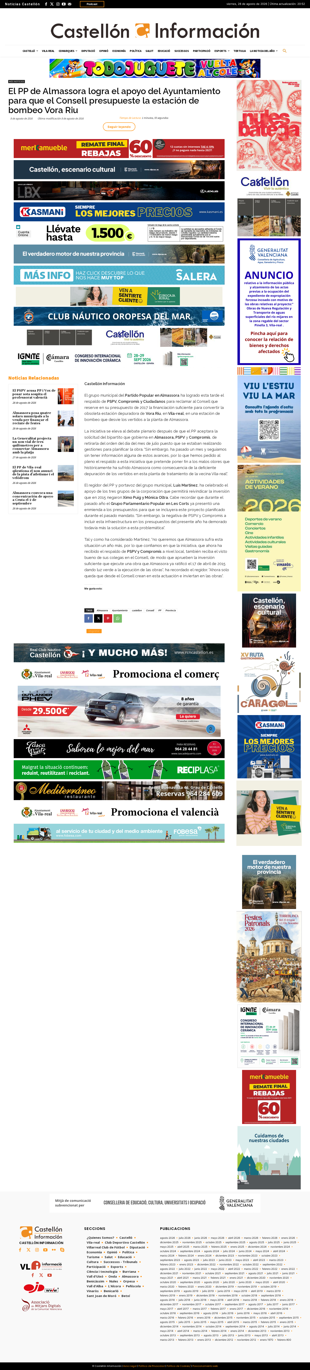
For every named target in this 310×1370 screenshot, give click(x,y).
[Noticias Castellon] (155, 30)
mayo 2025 (166, 1247)
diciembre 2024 (257, 1247)
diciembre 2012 (224, 1340)
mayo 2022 (217, 1269)
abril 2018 (233, 1300)
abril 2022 (234, 1269)
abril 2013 (278, 1335)
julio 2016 (227, 1313)
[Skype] (62, 1250)
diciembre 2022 (206, 1264)
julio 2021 (272, 1273)
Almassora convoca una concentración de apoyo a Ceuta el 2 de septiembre (32, 498)
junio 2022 (200, 1269)
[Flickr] (54, 1250)
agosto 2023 (191, 1260)
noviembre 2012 (246, 1340)
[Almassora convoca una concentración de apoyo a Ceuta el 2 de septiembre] (66, 499)
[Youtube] (64, 4)
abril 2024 (279, 1251)
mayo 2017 (166, 1309)
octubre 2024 (168, 1251)
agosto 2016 (210, 1313)
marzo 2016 (167, 1317)
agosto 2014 (256, 1326)
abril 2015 (233, 1322)
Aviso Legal (130, 1366)
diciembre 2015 (223, 1317)
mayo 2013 (261, 1335)
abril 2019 (257, 1291)
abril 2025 (183, 1247)
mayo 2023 (242, 1260)
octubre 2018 (249, 1295)
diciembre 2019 (225, 1286)
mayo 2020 (262, 1282)
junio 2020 (245, 1282)
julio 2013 (228, 1335)
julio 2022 (184, 1269)
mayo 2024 (262, 1251)
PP (159, 610)
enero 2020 (205, 1286)
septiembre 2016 (189, 1313)
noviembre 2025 (192, 1242)
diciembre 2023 (225, 1255)
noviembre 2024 (280, 1247)
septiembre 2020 (190, 1282)
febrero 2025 (218, 1247)
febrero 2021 (218, 1278)
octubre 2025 (213, 1242)
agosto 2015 (167, 1322)
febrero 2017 (218, 1309)
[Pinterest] (108, 618)
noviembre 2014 (192, 1326)
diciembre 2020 (256, 1278)
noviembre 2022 (229, 1264)
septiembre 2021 (234, 1273)
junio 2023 (225, 1260)
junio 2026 (200, 1238)
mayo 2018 (216, 1300)
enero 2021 (236, 1278)
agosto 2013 (211, 1335)
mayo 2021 (166, 1278)
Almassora (102, 610)
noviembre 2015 (245, 1317)
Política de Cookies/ (179, 1366)
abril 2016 (276, 1313)
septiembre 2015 (289, 1317)
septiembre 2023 (170, 1260)
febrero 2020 (186, 1286)
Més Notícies (16, 81)
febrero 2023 (167, 1264)
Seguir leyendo (119, 126)
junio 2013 (244, 1335)
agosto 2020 (211, 1282)
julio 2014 (274, 1326)
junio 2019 (224, 1291)
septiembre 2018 (271, 1295)
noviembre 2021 (191, 1273)
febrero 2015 (268, 1322)
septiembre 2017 (234, 1304)
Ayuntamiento (120, 610)
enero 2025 (237, 1247)
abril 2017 (183, 1309)
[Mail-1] (69, 4)
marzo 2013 (167, 1340)
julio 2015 (184, 1322)
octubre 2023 (269, 1255)
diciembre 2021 (169, 1273)
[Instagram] (58, 4)
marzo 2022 (251, 1269)
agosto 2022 (167, 1269)
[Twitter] (52, 4)
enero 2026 (288, 1238)
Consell (150, 610)
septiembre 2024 (190, 1251)
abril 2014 (183, 1331)
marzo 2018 (250, 1300)
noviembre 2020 (279, 1278)
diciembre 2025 (169, 1242)
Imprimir (94, 631)
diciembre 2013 (257, 1331)
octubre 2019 (268, 1286)
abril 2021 (183, 1278)
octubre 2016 (168, 1313)
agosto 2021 (255, 1273)
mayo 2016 (260, 1313)
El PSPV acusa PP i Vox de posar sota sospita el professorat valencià (33, 394)
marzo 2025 (200, 1247)
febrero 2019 (167, 1295)
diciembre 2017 (169, 1304)
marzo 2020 (167, 1286)
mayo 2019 (240, 1291)
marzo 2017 (200, 1309)
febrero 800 (284, 1340)
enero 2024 (205, 1255)
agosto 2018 (167, 1300)
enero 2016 (203, 1317)
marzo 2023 (276, 1260)
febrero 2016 (185, 1317)
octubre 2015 (267, 1317)
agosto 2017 (255, 1304)
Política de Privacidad (152, 1366)
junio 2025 (290, 1242)
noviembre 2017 (191, 1304)
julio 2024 (229, 1251)
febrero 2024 (186, 1255)
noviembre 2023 (247, 1255)
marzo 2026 (251, 1238)
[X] (98, 618)
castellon (137, 610)
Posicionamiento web (205, 1366)
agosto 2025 (256, 1242)
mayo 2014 (166, 1331)
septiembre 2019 (170, 1291)
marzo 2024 (167, 1255)
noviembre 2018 (227, 1295)
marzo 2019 (273, 1291)
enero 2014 (237, 1331)
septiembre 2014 (235, 1326)
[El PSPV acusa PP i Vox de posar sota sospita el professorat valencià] (66, 396)
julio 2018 (184, 1300)
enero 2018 (286, 1300)
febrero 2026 (269, 1238)
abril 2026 (234, 1238)
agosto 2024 (211, 1251)
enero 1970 (266, 1340)
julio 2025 (274, 1242)
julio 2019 (208, 1291)
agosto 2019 (191, 1291)
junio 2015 (200, 1322)
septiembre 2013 (190, 1335)
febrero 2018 (268, 1300)
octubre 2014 (213, 1326)
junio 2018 (200, 1300)
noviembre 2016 (278, 1309)
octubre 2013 (168, 1335)
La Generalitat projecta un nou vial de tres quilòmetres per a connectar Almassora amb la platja (31, 445)
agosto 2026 (167, 1238)
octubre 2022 (251, 1264)
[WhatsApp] (117, 618)
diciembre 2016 (256, 1309)
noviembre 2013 (280, 1331)
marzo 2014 (200, 1331)
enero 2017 (236, 1309)
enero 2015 (286, 1322)
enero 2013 (204, 1340)
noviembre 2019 (247, 1286)
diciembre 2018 (205, 1295)
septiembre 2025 (235, 1242)
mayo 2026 (217, 1238)
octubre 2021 (213, 1273)
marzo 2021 (200, 1278)
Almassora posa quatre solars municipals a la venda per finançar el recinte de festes (31, 418)
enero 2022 (288, 1269)
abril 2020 (279, 1282)
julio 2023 (209, 1260)
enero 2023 (186, 1264)
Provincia (170, 610)
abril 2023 (259, 1260)
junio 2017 (288, 1304)
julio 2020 (229, 1282)
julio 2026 (184, 1238)
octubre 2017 (213, 1304)
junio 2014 (290, 1326)
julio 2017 (272, 1304)
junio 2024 (245, 1251)
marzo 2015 (250, 1322)
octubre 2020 (168, 1282)
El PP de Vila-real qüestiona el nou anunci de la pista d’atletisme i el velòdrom (33, 472)
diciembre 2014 (169, 1326)
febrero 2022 (269, 1269)
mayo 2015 (216, 1322)
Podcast (92, 4)
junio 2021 (288, 1273)
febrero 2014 (218, 1331)
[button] (285, 51)
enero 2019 (185, 1295)
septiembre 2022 (272, 1264)
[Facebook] (46, 4)
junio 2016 (243, 1313)
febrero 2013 (185, 1340)
